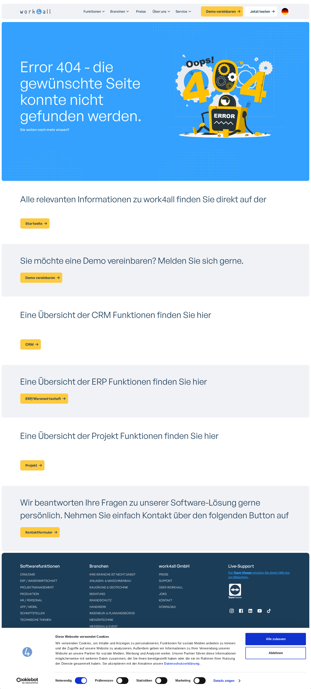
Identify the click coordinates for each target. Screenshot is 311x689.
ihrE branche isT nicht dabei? (112, 574)
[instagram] (231, 610)
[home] (35, 11)
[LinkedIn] (250, 610)
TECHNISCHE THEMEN (35, 619)
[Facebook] (241, 610)
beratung (97, 594)
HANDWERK (97, 607)
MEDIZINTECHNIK (101, 619)
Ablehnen (276, 653)
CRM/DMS (27, 574)
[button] (94, 11)
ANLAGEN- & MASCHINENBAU (110, 580)
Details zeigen (223, 680)
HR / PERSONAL (31, 600)
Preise (141, 11)
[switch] (122, 680)
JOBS (163, 594)
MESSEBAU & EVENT (103, 626)
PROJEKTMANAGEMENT (37, 587)
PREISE (163, 574)
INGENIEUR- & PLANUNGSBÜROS (112, 613)
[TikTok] (269, 610)
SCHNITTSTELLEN (32, 613)
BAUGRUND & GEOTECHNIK (108, 587)
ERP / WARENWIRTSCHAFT (38, 580)
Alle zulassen (276, 639)
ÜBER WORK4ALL (171, 587)
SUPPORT (165, 580)
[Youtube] (259, 610)
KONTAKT (165, 600)
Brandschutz (100, 600)
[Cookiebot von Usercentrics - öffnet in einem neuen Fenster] (27, 681)
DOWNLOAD (167, 607)
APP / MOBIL (28, 607)
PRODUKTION (29, 594)
